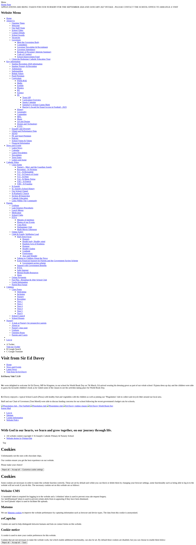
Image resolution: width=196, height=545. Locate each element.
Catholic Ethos (12, 162)
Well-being (21, 292)
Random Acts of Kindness (33, 244)
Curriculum (16, 78)
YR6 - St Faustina (24, 184)
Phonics (20, 88)
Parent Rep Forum (19, 284)
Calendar (15, 150)
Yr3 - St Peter (23, 177)
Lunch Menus (17, 210)
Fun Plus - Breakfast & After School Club (29, 280)
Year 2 (20, 304)
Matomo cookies (15, 513)
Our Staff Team (18, 28)
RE (18, 90)
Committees (22, 45)
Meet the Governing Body (28, 42)
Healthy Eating (28, 249)
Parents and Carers (19, 335)
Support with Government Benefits (32, 265)
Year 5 (20, 311)
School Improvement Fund (28, 57)
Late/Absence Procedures (22, 208)
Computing (22, 114)
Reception (21, 299)
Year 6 (20, 313)
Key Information (13, 61)
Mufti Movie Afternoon (27, 229)
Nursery (20, 296)
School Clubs (17, 215)
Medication (16, 213)
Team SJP (26, 97)
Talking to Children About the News (32, 258)
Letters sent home (19, 160)
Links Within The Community (24, 201)
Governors (16, 40)
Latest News (17, 148)
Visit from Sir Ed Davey (16, 372)
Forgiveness (27, 253)
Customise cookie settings (32, 470)
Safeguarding (17, 71)
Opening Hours (18, 332)
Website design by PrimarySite (19, 438)
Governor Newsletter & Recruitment (32, 47)
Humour (25, 246)
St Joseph (16, 186)
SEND (14, 133)
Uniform (15, 205)
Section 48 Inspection (21, 196)
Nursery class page (20, 328)
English (20, 85)
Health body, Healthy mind (33, 241)
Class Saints (17, 165)
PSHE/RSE (22, 81)
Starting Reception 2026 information (27, 64)
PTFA (14, 217)
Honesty (25, 239)
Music (19, 119)
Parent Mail (6, 408)
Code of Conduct (24, 54)
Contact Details (18, 33)
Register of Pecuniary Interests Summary (34, 52)
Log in (9, 340)
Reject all (5, 470)
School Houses (18, 318)
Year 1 (20, 301)
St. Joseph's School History (23, 189)
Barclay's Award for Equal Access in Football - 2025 (44, 107)
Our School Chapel (20, 191)
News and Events (13, 145)
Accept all (16, 470)
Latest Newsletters (19, 153)
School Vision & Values (22, 141)
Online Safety (17, 232)
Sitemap (9, 415)
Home (9, 18)
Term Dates (16, 157)
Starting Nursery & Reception (24, 66)
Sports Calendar (29, 102)
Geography (22, 112)
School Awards (18, 35)
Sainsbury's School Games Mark (36, 105)
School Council (18, 316)
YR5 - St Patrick (24, 181)
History (20, 109)
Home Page (6, 4)
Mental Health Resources (27, 273)
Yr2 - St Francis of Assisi (27, 174)
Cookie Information (14, 418)
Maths (19, 83)
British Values (17, 73)
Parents (9, 203)
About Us (10, 21)
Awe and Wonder (29, 256)
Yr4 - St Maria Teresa (26, 179)
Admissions (17, 69)
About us (15, 325)
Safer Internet (22, 270)
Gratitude (26, 251)
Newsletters (17, 155)
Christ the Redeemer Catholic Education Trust (31, 59)
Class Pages (17, 289)
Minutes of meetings (25, 220)
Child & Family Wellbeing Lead (25, 234)
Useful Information (20, 282)
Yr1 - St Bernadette (25, 172)
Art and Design (23, 121)
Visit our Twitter (13, 347)
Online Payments (19, 277)
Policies (15, 138)
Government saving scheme (34, 263)
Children (10, 287)
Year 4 (20, 306)
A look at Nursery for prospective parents (29, 323)
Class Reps (21, 225)
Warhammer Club (24, 227)
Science (20, 93)
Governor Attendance (26, 49)
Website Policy (12, 420)
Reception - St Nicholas (27, 169)
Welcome (16, 25)
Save (24, 543)
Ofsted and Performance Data (24, 131)
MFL (19, 117)
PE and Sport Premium (21, 136)
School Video (17, 30)
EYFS (19, 126)
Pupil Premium (18, 76)
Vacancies (16, 37)
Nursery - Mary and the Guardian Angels (34, 167)
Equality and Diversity (21, 129)
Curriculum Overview (31, 100)
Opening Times (18, 23)
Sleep (19, 275)
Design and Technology (27, 124)
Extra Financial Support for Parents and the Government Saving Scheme (47, 261)
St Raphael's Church (20, 193)
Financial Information (21, 143)
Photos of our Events (26, 222)
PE (18, 95)
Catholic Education (20, 198)
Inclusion (21, 294)
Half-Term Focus (24, 237)
